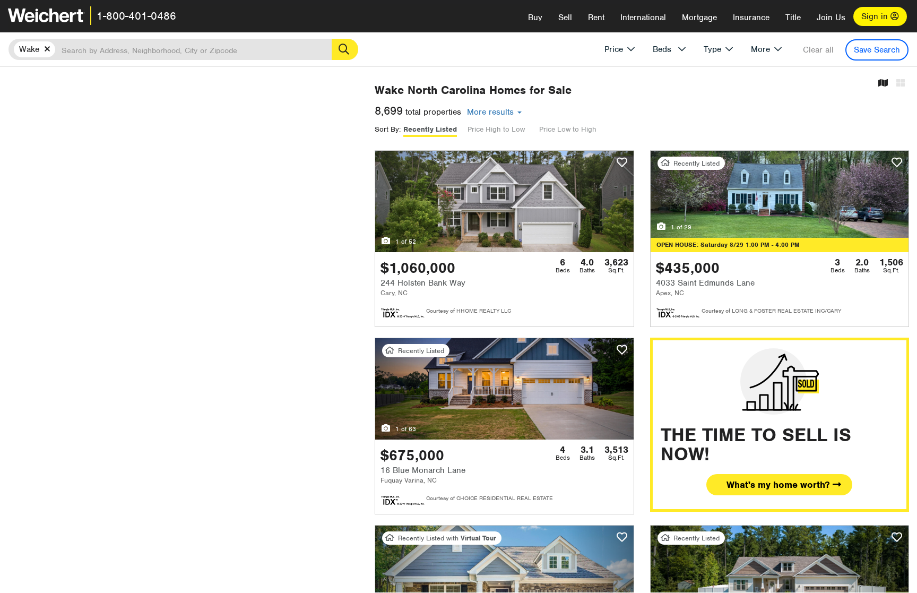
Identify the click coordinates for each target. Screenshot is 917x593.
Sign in (875, 16)
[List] (900, 83)
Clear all (818, 50)
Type (712, 49)
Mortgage (699, 17)
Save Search (877, 50)
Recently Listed (430, 129)
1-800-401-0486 (136, 16)
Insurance (751, 17)
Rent (596, 17)
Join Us (831, 17)
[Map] (883, 83)
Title (793, 17)
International (643, 17)
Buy (535, 17)
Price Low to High (567, 129)
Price (613, 49)
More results (491, 112)
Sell (565, 17)
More (760, 49)
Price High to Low (496, 129)
